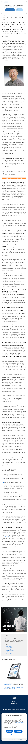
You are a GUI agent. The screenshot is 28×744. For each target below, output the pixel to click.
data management (19, 687)
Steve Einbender (9, 646)
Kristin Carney (9, 651)
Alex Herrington (9, 653)
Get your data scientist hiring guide (14, 178)
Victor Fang (8, 649)
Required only (18, 731)
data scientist (10, 203)
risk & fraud (12, 688)
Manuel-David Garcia (10, 650)
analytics (9, 687)
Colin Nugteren (9, 647)
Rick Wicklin (8, 536)
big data (13, 687)
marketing (6, 688)
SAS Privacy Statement (20, 722)
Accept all (9, 731)
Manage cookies (14, 734)
